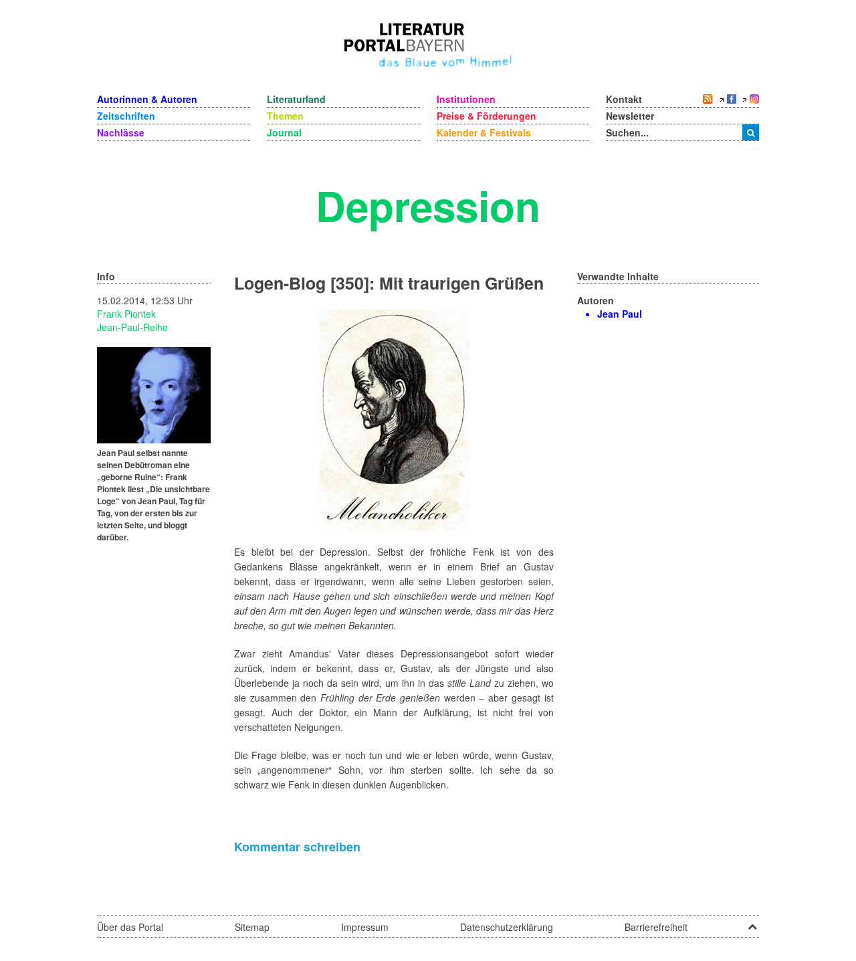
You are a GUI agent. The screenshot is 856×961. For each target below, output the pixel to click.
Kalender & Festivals (484, 132)
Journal (284, 132)
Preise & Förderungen (486, 115)
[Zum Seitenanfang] (752, 922)
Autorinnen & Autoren (147, 99)
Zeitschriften (126, 115)
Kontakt (624, 99)
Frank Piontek (126, 313)
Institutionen (466, 99)
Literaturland (296, 99)
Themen (285, 115)
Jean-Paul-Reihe (132, 327)
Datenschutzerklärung (506, 927)
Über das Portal (130, 927)
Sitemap (252, 927)
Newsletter (630, 115)
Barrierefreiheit (656, 927)
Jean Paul (619, 313)
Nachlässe (120, 132)
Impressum (365, 927)
